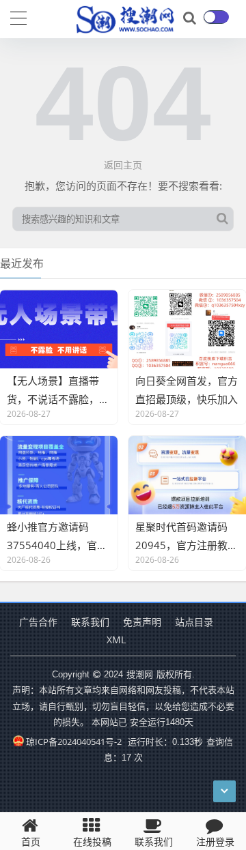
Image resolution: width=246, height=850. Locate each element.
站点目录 (194, 621)
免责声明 (142, 621)
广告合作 (38, 621)
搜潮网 (139, 674)
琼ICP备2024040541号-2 (73, 741)
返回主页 (123, 164)
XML (116, 639)
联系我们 (90, 621)
